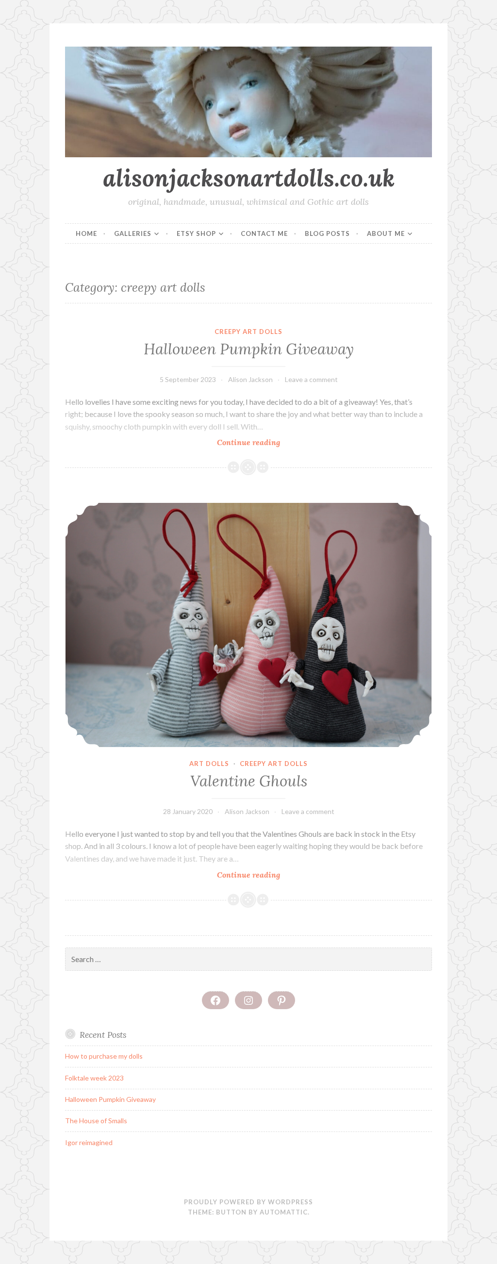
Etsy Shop (196, 233)
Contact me (264, 233)
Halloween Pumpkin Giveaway (249, 349)
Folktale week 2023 (94, 1078)
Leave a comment (311, 379)
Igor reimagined (89, 1142)
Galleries (132, 233)
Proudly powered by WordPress (248, 1202)
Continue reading (267, 442)
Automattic (284, 1212)
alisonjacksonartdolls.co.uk (249, 178)
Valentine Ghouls (248, 781)
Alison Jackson (250, 379)
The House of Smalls (96, 1120)
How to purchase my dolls (104, 1056)
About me (386, 233)
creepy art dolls (248, 331)
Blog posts (327, 233)
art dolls (209, 763)
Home (86, 233)
